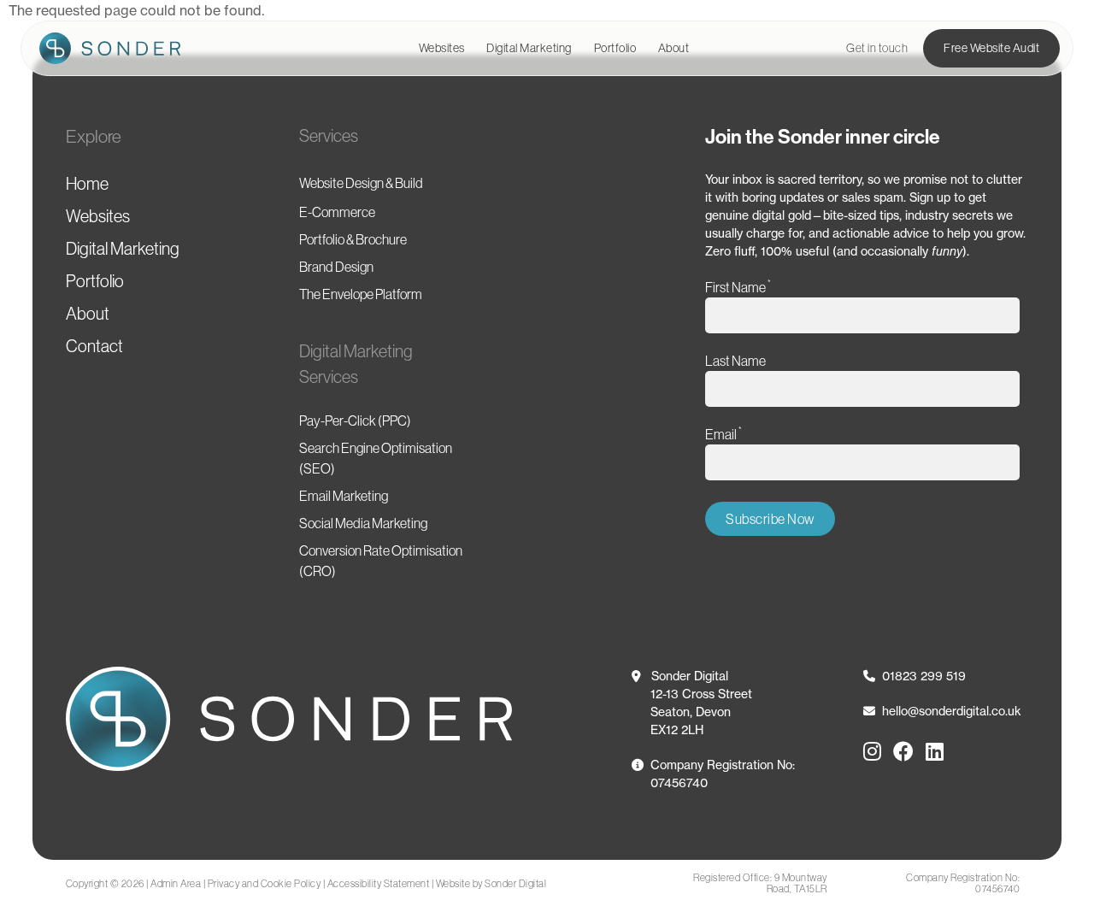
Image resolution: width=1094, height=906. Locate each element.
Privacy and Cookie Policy (264, 883)
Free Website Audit (991, 48)
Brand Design (336, 266)
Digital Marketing (529, 48)
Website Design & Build (361, 183)
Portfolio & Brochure (353, 239)
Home (87, 183)
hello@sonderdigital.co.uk (951, 710)
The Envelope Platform (360, 294)
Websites (442, 48)
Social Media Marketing (363, 523)
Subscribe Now (770, 519)
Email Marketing (343, 495)
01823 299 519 (924, 675)
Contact (94, 346)
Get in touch (877, 48)
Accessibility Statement (378, 883)
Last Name (735, 360)
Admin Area (175, 883)
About (674, 48)
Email (723, 434)
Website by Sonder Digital (491, 883)
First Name (738, 287)
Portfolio (615, 48)
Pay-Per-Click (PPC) (355, 420)
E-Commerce (337, 212)
